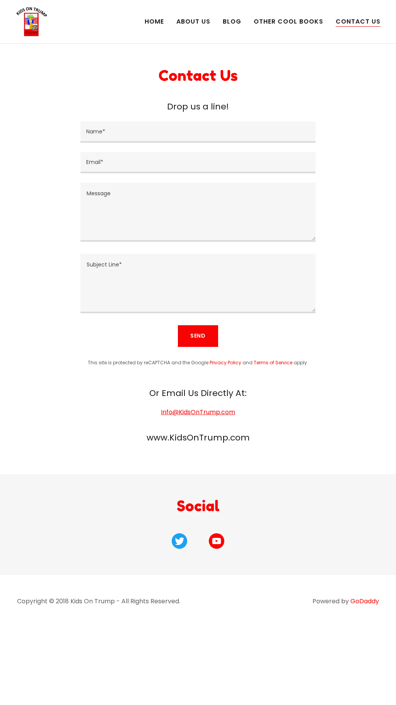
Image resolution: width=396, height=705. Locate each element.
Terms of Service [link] (273, 362)
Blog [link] (232, 21)
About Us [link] (193, 21)
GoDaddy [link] (364, 601)
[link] (31, 21)
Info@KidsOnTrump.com (198, 412)
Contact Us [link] (358, 21)
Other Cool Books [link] (288, 21)
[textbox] (198, 132)
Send (198, 336)
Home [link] (154, 21)
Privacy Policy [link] (225, 362)
